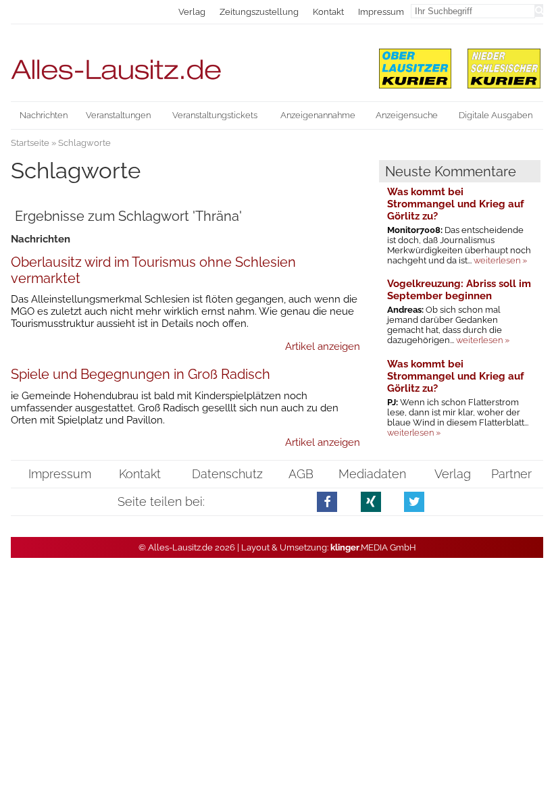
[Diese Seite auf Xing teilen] (371, 501)
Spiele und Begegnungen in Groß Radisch (140, 374)
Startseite (30, 143)
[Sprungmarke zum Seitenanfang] (537, 762)
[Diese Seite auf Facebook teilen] (327, 501)
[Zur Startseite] (185, 63)
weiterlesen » (500, 260)
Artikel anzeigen (322, 346)
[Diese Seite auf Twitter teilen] (414, 501)
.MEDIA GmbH (373, 547)
